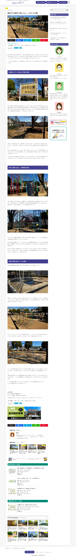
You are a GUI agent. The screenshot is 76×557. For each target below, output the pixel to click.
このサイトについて (48, 552)
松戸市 (19, 45)
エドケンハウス (29, 551)
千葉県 (15, 45)
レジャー (16, 47)
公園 (6, 8)
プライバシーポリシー (39, 552)
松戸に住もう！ (35, 555)
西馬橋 (22, 45)
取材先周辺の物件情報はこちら (14, 43)
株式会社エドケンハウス (52, 2)
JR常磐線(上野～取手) (27, 45)
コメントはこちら (62, 2)
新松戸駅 (34, 45)
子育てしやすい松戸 (41, 2)
